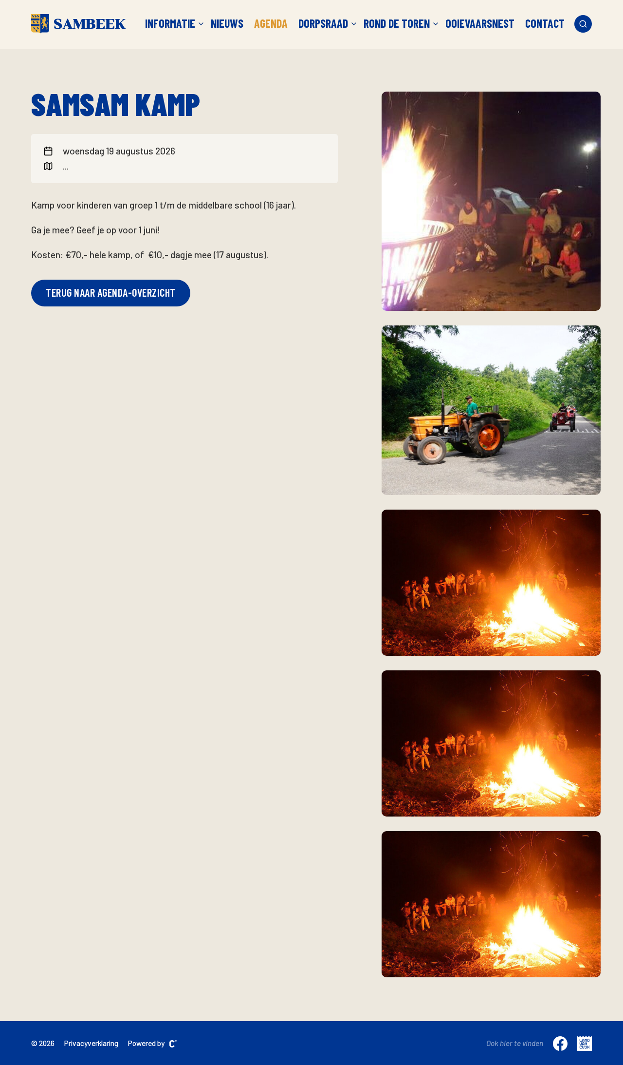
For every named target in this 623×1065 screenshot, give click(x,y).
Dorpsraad (323, 23)
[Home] (78, 24)
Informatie (170, 23)
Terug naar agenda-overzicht (111, 292)
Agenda (271, 23)
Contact (545, 23)
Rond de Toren (397, 23)
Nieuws (227, 23)
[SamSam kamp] (491, 201)
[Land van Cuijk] (584, 1043)
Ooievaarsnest (479, 23)
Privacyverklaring (91, 1043)
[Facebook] (560, 1043)
